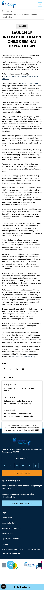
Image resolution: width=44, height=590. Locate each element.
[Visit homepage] (9, 4)
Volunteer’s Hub (20, 473)
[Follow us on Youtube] (23, 465)
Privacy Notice (7, 533)
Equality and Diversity (10, 539)
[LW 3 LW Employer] (12, 565)
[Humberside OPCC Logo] (31, 565)
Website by (6, 553)
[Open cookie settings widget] (3, 586)
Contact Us (20, 458)
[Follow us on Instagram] (16, 465)
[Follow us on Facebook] (4, 465)
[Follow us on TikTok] (35, 465)
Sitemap (5, 544)
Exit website (23, 587)
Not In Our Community (31, 83)
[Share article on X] (10, 369)
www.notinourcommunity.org (23, 356)
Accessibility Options (10, 523)
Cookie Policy (7, 518)
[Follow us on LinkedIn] (29, 465)
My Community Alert (20, 503)
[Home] (2, 11)
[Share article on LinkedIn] (16, 369)
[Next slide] (40, 565)
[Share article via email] (23, 369)
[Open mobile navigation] (40, 4)
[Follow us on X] (10, 465)
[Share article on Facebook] (4, 369)
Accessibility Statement (11, 528)
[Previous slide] (4, 565)
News (8, 11)
